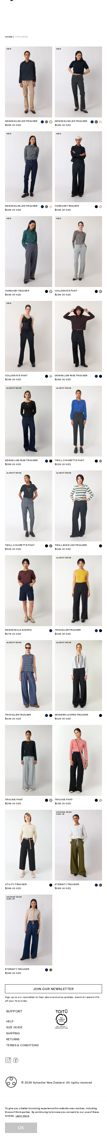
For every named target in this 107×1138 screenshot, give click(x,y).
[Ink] (96, 885)
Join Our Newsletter (53, 989)
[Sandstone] (100, 121)
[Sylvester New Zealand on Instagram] (8, 1060)
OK (21, 1127)
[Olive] (50, 969)
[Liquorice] (46, 121)
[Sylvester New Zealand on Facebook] (15, 1060)
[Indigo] (42, 121)
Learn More (22, 1115)
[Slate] (100, 206)
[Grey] (100, 461)
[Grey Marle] (50, 376)
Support (14, 1011)
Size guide (14, 1027)
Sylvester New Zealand (48, 1082)
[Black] (46, 291)
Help (10, 1021)
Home (9, 36)
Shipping (13, 1033)
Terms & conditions (22, 1045)
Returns (13, 1039)
